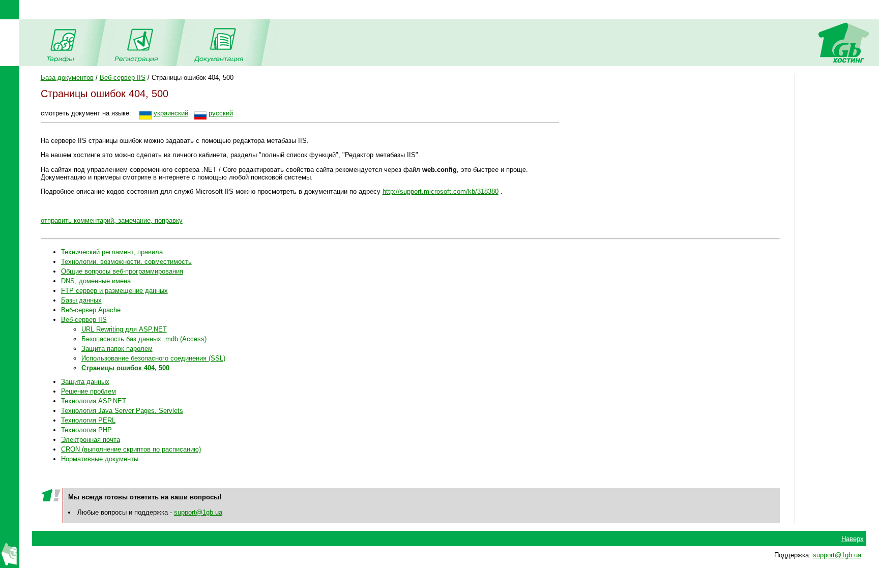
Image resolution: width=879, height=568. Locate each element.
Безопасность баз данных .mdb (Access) (144, 339)
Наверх (852, 539)
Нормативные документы (99, 459)
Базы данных (81, 300)
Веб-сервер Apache (91, 310)
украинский (171, 113)
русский (221, 113)
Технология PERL (88, 420)
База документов (67, 77)
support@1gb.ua (198, 512)
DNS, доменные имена (96, 281)
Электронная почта (90, 439)
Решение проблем (88, 391)
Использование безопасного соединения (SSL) (153, 358)
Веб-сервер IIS (122, 77)
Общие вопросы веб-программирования (122, 271)
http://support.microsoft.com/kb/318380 (441, 191)
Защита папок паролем (117, 348)
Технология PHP (86, 430)
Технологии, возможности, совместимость (126, 261)
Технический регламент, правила (112, 252)
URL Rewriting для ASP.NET (124, 329)
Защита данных (85, 381)
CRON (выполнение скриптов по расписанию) (131, 449)
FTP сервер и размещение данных (114, 290)
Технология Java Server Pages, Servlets (122, 410)
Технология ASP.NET (93, 401)
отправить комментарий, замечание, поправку (112, 220)
